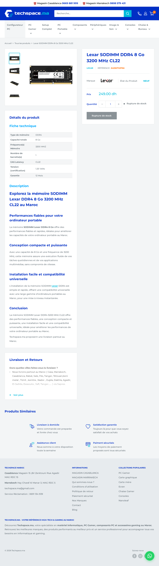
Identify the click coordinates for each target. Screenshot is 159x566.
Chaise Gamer (126, 491)
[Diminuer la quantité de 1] (102, 104)
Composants (80, 25)
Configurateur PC (15, 27)
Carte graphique (128, 477)
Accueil (8, 43)
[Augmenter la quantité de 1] (118, 104)
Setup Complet (47, 27)
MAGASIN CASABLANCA (85, 473)
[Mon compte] (145, 13)
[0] (152, 13)
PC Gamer (32, 27)
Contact (76, 505)
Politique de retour (82, 491)
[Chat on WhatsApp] (149, 556)
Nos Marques (79, 500)
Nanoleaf (124, 500)
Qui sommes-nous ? (83, 482)
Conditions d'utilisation (85, 486)
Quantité (92, 104)
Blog (74, 509)
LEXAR (90, 68)
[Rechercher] (128, 13)
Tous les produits (22, 43)
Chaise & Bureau (143, 27)
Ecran (122, 486)
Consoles (130, 25)
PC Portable (62, 27)
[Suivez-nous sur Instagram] (140, 556)
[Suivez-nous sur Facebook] (134, 556)
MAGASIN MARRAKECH (85, 477)
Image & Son (114, 27)
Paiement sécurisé (82, 496)
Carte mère (125, 482)
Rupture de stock (101, 115)
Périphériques (98, 25)
